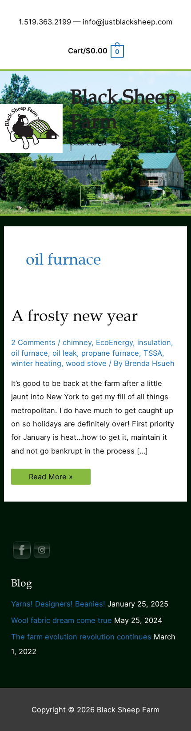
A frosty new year (74, 315)
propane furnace (110, 353)
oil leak (64, 353)
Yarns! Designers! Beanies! (58, 603)
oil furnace (29, 353)
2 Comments (33, 342)
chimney (77, 342)
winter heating (36, 363)
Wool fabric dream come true (61, 620)
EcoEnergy (114, 342)
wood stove (86, 363)
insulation (154, 342)
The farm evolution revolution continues (81, 636)
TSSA (152, 353)
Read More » (50, 478)
